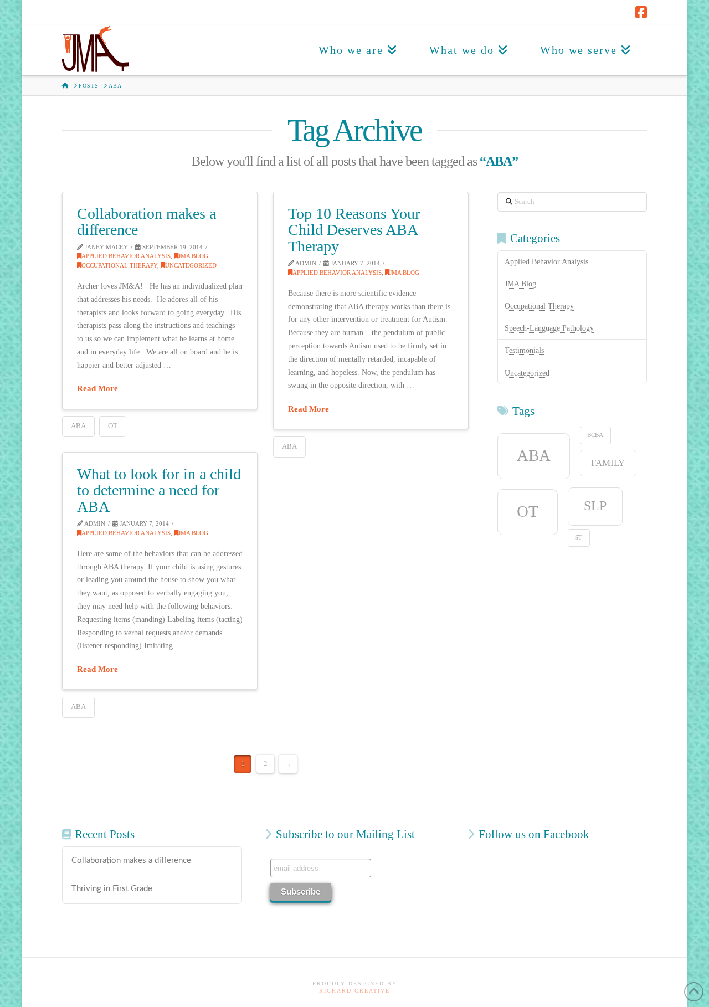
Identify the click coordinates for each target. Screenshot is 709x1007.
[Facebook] (641, 12)
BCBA (595, 435)
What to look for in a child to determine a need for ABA (159, 490)
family (608, 463)
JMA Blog (193, 256)
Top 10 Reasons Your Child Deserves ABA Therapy (354, 230)
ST (578, 538)
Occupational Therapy (119, 265)
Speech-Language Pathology (549, 328)
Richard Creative (354, 991)
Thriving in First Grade (111, 889)
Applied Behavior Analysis (126, 256)
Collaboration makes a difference (146, 221)
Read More (97, 388)
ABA (78, 426)
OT (112, 426)
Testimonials (524, 350)
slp (595, 505)
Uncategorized (191, 265)
